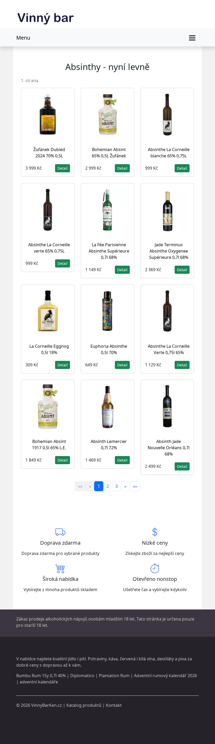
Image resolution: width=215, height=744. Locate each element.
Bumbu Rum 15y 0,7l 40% (41, 675)
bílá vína (147, 659)
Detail (62, 168)
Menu (23, 37)
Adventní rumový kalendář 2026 (165, 675)
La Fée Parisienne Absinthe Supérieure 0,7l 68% (109, 251)
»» (135, 486)
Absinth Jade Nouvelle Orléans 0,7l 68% (169, 447)
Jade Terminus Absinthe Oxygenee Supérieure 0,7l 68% (168, 251)
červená (128, 659)
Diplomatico (82, 675)
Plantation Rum (114, 675)
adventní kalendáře (39, 682)
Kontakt (114, 705)
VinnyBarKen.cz (46, 705)
